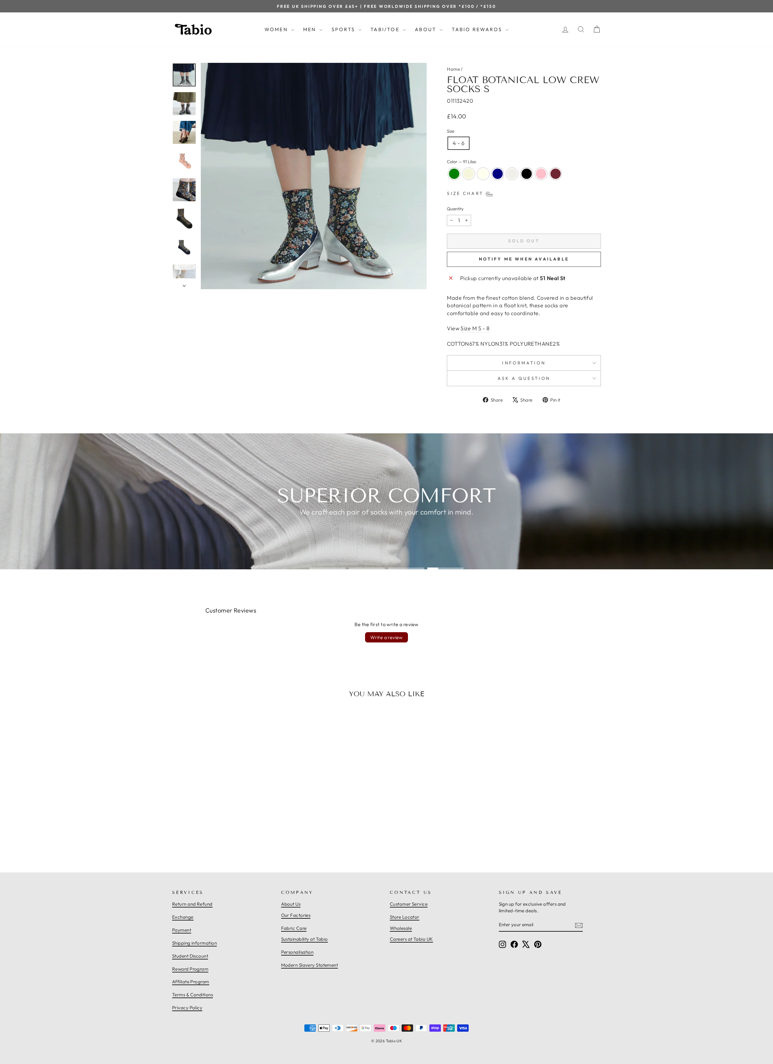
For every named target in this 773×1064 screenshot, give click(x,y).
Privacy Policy (187, 1008)
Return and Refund (192, 904)
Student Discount (190, 956)
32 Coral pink (541, 174)
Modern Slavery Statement (309, 965)
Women (277, 29)
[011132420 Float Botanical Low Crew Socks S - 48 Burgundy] (246, 837)
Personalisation (297, 952)
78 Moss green (454, 174)
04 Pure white (512, 174)
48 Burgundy (556, 174)
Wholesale (401, 928)
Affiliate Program (190, 982)
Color (461, 161)
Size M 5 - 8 (474, 328)
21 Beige (469, 174)
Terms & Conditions (192, 995)
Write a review (386, 637)
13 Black (527, 174)
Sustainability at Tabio (304, 939)
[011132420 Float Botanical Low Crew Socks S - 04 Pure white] (226, 837)
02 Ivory (483, 174)
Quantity (455, 209)
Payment (181, 930)
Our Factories (296, 915)
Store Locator (404, 917)
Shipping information (194, 943)
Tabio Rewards (478, 29)
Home (453, 69)
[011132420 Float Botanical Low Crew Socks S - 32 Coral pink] (240, 837)
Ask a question (524, 378)
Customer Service (409, 904)
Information (524, 363)
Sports (344, 29)
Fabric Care (294, 928)
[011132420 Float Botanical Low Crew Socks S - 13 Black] (233, 837)
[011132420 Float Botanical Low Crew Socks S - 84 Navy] (220, 837)
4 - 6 (458, 143)
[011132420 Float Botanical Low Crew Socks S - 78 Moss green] (200, 837)
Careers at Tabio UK (411, 939)
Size (450, 131)
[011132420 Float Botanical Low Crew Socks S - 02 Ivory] (213, 837)
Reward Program (190, 969)
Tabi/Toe (385, 29)
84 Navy (498, 174)
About (426, 29)
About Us (291, 904)
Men (310, 29)
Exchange (183, 917)
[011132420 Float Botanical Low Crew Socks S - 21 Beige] (206, 837)
